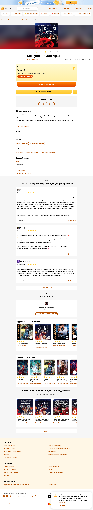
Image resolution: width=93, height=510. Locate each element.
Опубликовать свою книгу (23, 173)
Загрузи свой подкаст (83, 13)
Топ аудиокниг (68, 13)
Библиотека (65, 8)
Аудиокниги (17, 13)
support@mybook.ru (34, 496)
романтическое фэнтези (48, 152)
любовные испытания (31, 152)
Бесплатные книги (32, 13)
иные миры (19, 152)
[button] (75, 372)
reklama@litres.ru (8, 504)
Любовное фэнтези (22, 143)
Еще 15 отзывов (46, 288)
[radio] (39, 103)
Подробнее (62, 502)
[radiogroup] (46, 103)
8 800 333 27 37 (21, 496)
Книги (6, 13)
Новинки (45, 13)
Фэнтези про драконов (37, 143)
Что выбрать (53, 8)
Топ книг (56, 13)
